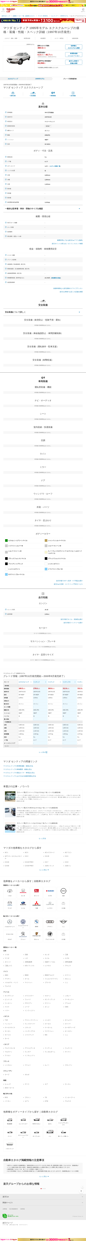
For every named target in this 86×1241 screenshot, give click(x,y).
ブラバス (48, 982)
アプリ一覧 (5, 1224)
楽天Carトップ (6, 16)
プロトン (28, 1097)
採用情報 (22, 1208)
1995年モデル (64, 16)
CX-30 (47, 856)
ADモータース (9, 1088)
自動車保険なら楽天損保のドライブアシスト (68, 288)
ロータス (48, 1024)
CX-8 (66, 862)
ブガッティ (68, 1065)
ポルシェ (68, 979)
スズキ (67, 958)
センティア (54, 16)
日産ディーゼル (50, 962)
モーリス (8, 1035)
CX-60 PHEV (29, 862)
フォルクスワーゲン (51, 979)
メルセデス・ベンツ (11, 982)
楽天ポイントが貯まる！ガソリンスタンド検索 (67, 243)
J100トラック (49, 866)
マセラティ (8, 1052)
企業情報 (5, 1208)
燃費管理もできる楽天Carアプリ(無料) (70, 240)
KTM (46, 1101)
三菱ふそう (8, 965)
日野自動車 (68, 962)
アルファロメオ (10, 1048)
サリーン (48, 1003)
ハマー (7, 1010)
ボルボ (27, 1074)
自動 (75, 38)
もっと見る (42, 752)
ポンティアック (50, 999)
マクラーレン (49, 1031)
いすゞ (27, 958)
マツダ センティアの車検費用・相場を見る (17, 769)
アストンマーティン (31, 1020)
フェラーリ (68, 1048)
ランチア (28, 1052)
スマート (68, 975)
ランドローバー (30, 1024)
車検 (43, 38)
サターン (48, 996)
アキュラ (68, 965)
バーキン (8, 1101)
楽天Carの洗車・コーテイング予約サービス (68, 584)
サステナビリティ (23, 1224)
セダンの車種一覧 (55, 166)
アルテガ (8, 986)
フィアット (48, 1048)
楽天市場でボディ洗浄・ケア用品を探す (69, 581)
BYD (6, 1097)
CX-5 (66, 856)
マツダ (7, 958)
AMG (6, 975)
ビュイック (8, 999)
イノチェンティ (30, 1055)
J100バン (68, 866)
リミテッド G (66, 682)
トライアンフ (29, 1035)
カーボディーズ (70, 1027)
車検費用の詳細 (55, 278)
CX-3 (26, 856)
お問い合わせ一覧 (13, 1224)
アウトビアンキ (30, 1048)
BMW (26, 975)
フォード (28, 999)
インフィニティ (30, 1010)
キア (46, 1084)
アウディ (8, 979)
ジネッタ (28, 1027)
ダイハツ (8, 962)
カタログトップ (13, 79)
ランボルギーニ (50, 1052)
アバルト (8, 1055)
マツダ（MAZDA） (43, 16)
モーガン (8, 1031)
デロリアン (28, 1003)
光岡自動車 (28, 962)
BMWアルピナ (49, 975)
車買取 (27, 38)
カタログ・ (11, 38)
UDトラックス (29, 965)
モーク (7, 1038)
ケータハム (48, 1027)
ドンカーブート (70, 1097)
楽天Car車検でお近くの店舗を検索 (71, 292)
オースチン (68, 1031)
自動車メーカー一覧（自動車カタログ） (24, 16)
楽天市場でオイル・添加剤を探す (72, 619)
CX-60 (7, 862)
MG (46, 1035)
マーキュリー (69, 999)
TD (46, 1097)
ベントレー (8, 1024)
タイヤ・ (59, 38)
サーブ (7, 1074)
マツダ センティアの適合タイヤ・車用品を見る (19, 773)
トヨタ (7, 954)
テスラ (7, 1007)
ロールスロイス (10, 1027)
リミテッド (36, 682)
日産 (26, 954)
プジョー (28, 1065)
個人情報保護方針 (13, 1208)
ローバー (68, 1024)
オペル (27, 979)
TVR (6, 1020)
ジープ (27, 1007)
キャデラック (9, 996)
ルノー (47, 1065)
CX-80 (7, 866)
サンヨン (68, 1084)
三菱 (66, 954)
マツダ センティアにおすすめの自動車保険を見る (19, 776)
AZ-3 (26, 852)
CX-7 (46, 862)
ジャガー (48, 1020)
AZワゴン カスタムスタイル (13, 857)
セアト (27, 1101)
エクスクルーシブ (24, 682)
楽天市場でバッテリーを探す (73, 623)
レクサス (48, 965)
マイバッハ (28, 982)
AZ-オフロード (50, 852)
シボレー (68, 996)
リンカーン (8, 1003)
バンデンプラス (30, 1031)
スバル (47, 958)
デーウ (27, 1084)
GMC (66, 1007)
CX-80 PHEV (29, 866)
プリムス (68, 1003)
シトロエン (8, 1065)
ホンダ (47, 954)
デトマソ (68, 1052)
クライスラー (29, 996)
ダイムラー (68, 1020)
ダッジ (47, 1007)
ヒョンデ (8, 1084)
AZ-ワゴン (68, 852)
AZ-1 (6, 852)
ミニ (66, 982)
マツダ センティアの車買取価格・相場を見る (18, 766)
